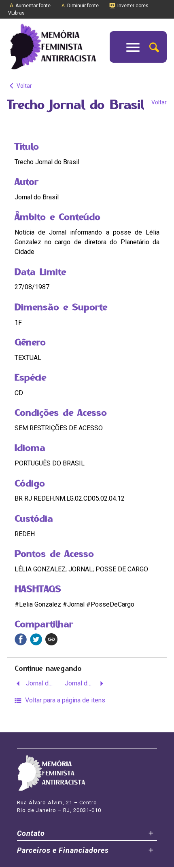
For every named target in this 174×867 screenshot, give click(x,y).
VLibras (16, 13)
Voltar (23, 85)
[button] (154, 46)
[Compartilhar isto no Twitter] (36, 639)
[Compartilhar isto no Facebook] (21, 639)
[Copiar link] (51, 639)
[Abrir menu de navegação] (133, 46)
